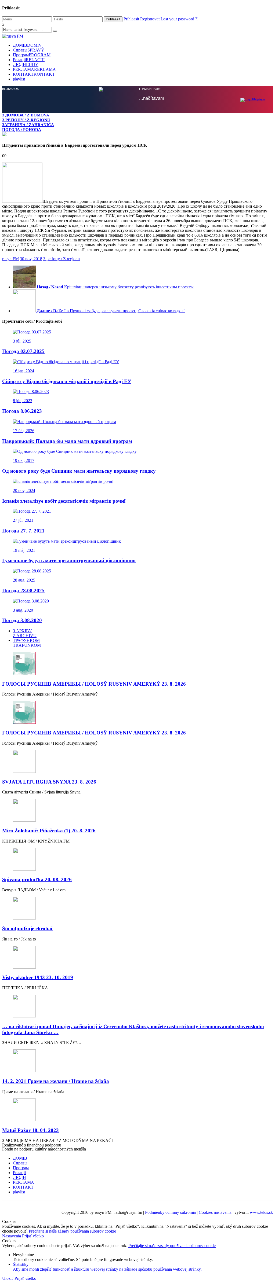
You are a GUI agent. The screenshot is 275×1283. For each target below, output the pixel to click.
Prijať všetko (33, 1236)
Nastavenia (12, 1236)
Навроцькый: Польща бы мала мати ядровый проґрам (67, 441)
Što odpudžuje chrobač (27, 928)
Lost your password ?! (179, 19)
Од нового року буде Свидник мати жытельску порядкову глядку (79, 471)
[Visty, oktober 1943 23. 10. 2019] (137, 958)
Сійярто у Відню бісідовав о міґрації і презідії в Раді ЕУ (66, 381)
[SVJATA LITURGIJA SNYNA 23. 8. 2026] (137, 762)
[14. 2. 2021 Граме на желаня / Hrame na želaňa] (137, 1061)
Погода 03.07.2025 (23, 351)
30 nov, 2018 (31, 258)
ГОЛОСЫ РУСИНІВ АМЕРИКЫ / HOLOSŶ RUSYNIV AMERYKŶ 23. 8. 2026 (94, 684)
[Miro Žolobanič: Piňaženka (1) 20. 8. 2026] (137, 811)
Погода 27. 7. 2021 (23, 531)
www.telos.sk (261, 1212)
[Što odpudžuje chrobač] (137, 909)
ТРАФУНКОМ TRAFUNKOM (27, 643)
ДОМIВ (27, 45)
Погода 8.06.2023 (22, 411)
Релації (29, 59)
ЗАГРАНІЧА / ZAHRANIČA (28, 124)
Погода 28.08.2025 (23, 590)
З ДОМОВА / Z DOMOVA (25, 115)
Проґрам (31, 55)
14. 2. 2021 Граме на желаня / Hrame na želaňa (55, 1081)
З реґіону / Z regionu (61, 258)
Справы (28, 50)
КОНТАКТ (34, 74)
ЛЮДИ (25, 64)
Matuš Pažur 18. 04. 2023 (30, 1130)
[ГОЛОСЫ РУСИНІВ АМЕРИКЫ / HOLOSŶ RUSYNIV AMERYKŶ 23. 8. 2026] (137, 664)
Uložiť (8, 1278)
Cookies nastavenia (215, 1212)
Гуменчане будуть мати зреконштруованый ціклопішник (69, 560)
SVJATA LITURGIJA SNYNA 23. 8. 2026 (49, 782)
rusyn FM (10, 258)
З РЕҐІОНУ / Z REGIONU (26, 119)
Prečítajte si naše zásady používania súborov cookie (72, 1231)
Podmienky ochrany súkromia (170, 1212)
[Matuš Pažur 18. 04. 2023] (137, 1110)
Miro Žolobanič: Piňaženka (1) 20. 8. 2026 (49, 830)
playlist (19, 79)
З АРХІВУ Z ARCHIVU (25, 633)
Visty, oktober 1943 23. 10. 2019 (37, 977)
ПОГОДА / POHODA (21, 129)
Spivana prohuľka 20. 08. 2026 (37, 879)
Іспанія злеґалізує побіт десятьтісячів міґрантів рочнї (63, 501)
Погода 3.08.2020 (22, 620)
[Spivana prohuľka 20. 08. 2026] (137, 860)
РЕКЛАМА (34, 69)
